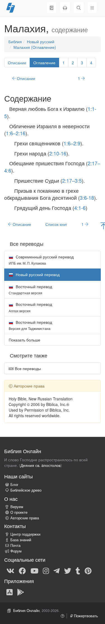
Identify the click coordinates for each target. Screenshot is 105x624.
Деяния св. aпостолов (40, 465)
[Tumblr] (78, 570)
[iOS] (9, 592)
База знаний (20, 539)
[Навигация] (92, 7)
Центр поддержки (25, 534)
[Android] (20, 592)
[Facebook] (22, 570)
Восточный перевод (30, 289)
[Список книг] (51, 7)
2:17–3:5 (72, 180)
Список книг (56, 224)
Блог (14, 484)
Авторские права (24, 517)
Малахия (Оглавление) (34, 47)
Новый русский (40, 41)
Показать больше (24, 340)
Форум (16, 551)
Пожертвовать (85, 615)
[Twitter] (67, 570)
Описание (17, 62)
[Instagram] (46, 570)
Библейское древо (25, 490)
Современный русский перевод (41, 259)
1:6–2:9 (72, 143)
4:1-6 (80, 207)
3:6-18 (87, 197)
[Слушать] (65, 7)
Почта (15, 545)
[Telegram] (56, 570)
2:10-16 (57, 153)
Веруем (16, 506)
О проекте (18, 512)
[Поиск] (78, 7)
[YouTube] (34, 570)
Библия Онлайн (26, 610)
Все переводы (27, 368)
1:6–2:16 (15, 133)
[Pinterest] (88, 570)
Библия (15, 41)
